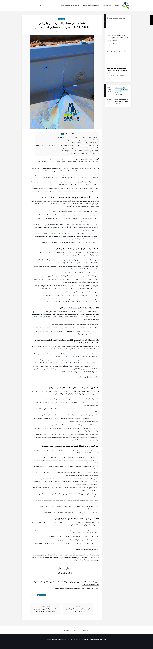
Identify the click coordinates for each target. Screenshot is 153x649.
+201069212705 (79, 639)
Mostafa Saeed (66, 639)
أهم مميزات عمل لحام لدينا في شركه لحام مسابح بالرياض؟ (80, 148)
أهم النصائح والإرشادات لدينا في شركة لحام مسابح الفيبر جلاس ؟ (78, 151)
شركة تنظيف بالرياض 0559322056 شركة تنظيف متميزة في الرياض (121, 90)
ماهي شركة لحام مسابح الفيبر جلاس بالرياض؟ (84, 143)
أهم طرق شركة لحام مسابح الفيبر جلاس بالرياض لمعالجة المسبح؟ (77, 137)
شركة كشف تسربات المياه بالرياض (91, 5)
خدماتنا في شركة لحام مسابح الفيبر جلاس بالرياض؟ (82, 153)
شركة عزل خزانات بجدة (43, 582)
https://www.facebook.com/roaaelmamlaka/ (68, 589)
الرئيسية (117, 5)
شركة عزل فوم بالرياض (86, 377)
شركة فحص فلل (107, 5)
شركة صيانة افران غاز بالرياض (79, 582)
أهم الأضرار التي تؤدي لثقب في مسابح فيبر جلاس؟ (82, 140)
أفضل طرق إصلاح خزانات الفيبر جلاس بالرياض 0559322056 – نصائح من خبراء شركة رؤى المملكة (117, 38)
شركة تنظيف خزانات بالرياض (59, 582)
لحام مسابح (61, 19)
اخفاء (62, 133)
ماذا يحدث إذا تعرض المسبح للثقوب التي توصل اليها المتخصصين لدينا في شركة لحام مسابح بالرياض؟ (67, 145)
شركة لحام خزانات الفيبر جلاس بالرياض (70, 5)
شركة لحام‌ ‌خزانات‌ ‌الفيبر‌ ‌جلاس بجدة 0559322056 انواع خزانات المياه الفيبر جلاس (117, 71)
